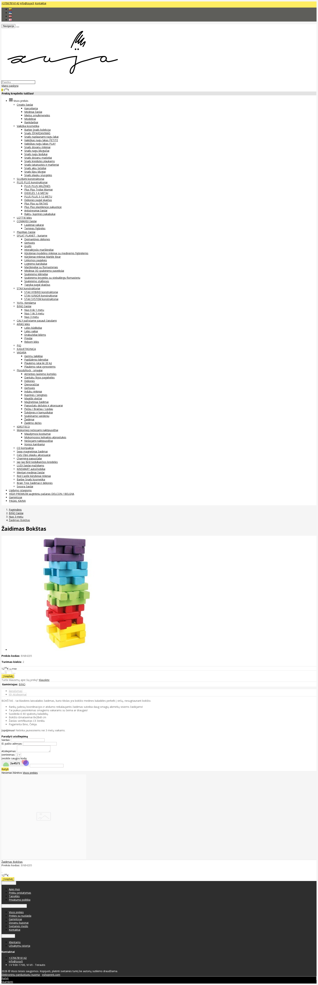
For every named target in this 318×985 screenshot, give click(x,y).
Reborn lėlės (31, 341)
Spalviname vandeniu (36, 416)
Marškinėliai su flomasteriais (41, 267)
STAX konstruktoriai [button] (28, 288)
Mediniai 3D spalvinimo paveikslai (44, 270)
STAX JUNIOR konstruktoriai (40, 295)
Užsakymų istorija (19, 945)
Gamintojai (15, 497)
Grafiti (27, 246)
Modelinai (30, 119)
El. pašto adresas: (11, 743)
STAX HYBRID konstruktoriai (41, 292)
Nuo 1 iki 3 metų (34, 313)
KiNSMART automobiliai (31, 469)
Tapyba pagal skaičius (37, 284)
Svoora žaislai (25, 486)
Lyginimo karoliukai (35, 263)
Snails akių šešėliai (35, 168)
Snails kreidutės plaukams (39, 161)
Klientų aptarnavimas (14, 906)
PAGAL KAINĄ (17, 501)
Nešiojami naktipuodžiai (38, 441)
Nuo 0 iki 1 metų (34, 310)
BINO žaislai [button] (24, 306)
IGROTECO (23, 426)
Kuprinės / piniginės (35, 395)
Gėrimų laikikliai (33, 356)
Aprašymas (15, 691)
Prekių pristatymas (20, 892)
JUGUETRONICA (26, 349)
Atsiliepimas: (8, 751)
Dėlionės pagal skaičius (38, 200)
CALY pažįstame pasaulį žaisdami (37, 320)
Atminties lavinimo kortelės (40, 374)
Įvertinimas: (8, 754)
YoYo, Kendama (26, 302)
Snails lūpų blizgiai (35, 171)
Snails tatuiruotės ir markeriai (41, 164)
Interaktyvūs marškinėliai (39, 249)
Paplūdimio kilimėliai (36, 359)
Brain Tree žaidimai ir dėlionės (35, 483)
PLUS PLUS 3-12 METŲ (38, 196)
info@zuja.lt (27, 3)
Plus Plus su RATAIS (36, 203)
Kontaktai (40, 3)
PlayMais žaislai (26, 232)
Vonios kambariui (34, 444)
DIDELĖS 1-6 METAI (36, 193)
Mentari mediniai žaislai (31, 472)
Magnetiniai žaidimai (36, 402)
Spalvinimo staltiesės (36, 281)
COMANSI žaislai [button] (27, 221)
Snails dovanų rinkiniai (37, 147)
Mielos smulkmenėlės (37, 115)
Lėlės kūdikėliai (33, 327)
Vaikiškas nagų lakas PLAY (40, 143)
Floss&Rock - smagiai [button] (30, 370)
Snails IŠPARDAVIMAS (37, 133)
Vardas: (5, 740)
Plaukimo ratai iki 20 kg (38, 363)
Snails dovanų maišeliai (38, 157)
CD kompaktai (25, 448)
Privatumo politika (19, 899)
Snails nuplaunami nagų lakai (41, 136)
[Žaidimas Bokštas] (43, 858)
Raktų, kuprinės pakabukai (39, 214)
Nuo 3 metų (31, 317)
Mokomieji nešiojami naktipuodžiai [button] (37, 430)
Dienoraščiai (31, 384)
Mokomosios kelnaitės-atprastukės (45, 437)
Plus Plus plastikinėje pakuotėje (43, 207)
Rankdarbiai (31, 122)
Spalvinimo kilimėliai (36, 274)
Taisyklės (14, 896)
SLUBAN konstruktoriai (30, 179)
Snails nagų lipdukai (35, 154)
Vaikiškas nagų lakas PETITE (41, 140)
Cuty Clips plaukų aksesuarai (33, 455)
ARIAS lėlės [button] (23, 324)
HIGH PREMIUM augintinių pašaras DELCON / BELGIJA (41, 494)
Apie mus (14, 889)
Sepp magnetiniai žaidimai (32, 451)
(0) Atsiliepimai (17, 694)
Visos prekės (30, 772)
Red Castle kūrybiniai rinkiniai (34, 476)
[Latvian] (10, 16)
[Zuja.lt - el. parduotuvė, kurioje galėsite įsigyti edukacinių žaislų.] (61, 78)
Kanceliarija (31, 108)
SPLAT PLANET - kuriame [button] (32, 235)
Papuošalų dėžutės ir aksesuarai (43, 405)
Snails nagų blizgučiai (36, 150)
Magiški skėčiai (33, 398)
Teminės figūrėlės (34, 228)
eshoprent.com (51, 974)
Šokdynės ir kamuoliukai (38, 412)
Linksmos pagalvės (35, 260)
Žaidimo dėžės (33, 423)
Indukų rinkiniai (33, 391)
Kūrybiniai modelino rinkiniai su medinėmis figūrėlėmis (56, 253)
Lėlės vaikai (31, 331)
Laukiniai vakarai (34, 225)
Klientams (8, 936)
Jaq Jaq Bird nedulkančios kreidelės (37, 462)
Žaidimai (29, 419)
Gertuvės (29, 242)
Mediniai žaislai (33, 112)
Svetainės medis (18, 926)
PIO (19, 345)
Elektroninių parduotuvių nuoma (20, 974)
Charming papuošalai (29, 458)
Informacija (9, 883)
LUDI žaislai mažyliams (30, 465)
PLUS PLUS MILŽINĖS (37, 186)
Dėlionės (29, 381)
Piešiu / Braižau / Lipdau (38, 409)
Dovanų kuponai (19, 922)
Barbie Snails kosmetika (31, 479)
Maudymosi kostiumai (37, 434)
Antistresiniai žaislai (35, 210)
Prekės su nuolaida (20, 915)
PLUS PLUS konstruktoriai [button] (32, 182)
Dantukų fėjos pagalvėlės (39, 377)
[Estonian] (10, 13)
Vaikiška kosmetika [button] (28, 126)
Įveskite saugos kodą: (14, 758)
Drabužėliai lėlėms (35, 334)
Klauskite (44, 680)
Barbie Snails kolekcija (37, 129)
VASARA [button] (21, 352)
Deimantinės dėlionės (37, 239)
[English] (10, 20)
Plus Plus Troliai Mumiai (38, 189)
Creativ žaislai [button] (25, 104)
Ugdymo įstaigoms (20, 490)
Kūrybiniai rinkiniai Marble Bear (42, 256)
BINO (22, 684)
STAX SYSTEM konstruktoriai (41, 299)
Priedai (28, 338)
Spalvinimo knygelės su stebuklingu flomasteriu (52, 277)
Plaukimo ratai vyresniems (40, 366)
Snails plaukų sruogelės (38, 175)
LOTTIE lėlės (24, 217)
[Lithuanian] (10, 9)
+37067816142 (10, 3)
